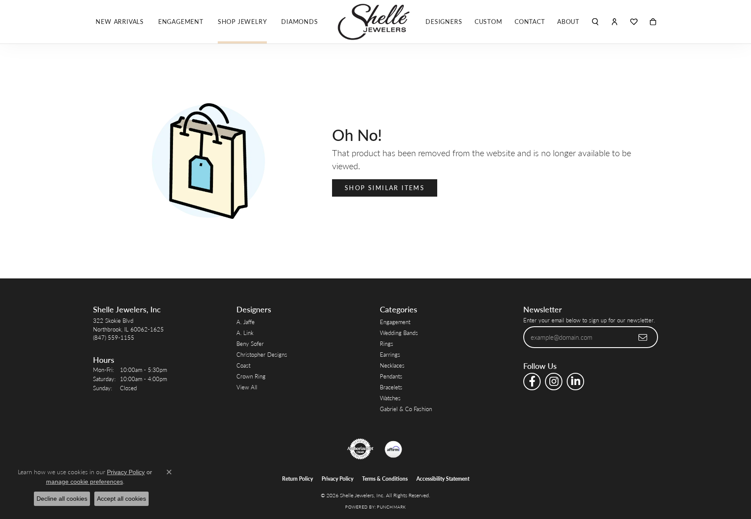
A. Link (244, 332)
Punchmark (391, 507)
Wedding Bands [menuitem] (399, 332)
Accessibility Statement (442, 478)
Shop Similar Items (385, 187)
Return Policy (297, 478)
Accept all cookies (121, 498)
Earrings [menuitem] (390, 354)
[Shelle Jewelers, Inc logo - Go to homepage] (375, 22)
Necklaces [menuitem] (392, 365)
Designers (443, 21)
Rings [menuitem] (386, 343)
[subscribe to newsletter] (643, 337)
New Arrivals (120, 21)
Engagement (180, 21)
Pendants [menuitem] (391, 376)
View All (246, 387)
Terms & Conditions (385, 478)
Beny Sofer (250, 343)
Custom (488, 21)
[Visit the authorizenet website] (360, 449)
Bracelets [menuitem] (391, 387)
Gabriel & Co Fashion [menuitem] (406, 409)
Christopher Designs (261, 354)
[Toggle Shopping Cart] (653, 22)
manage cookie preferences (84, 481)
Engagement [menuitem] (395, 322)
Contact (530, 21)
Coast (243, 365)
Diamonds (299, 21)
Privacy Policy (337, 478)
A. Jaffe (245, 322)
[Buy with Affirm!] (393, 449)
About (568, 21)
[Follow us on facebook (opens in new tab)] (532, 381)
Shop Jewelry (242, 21)
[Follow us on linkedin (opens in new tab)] (575, 381)
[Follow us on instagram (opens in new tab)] (553, 381)
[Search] (595, 22)
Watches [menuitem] (390, 398)
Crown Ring (251, 376)
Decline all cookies (62, 498)
